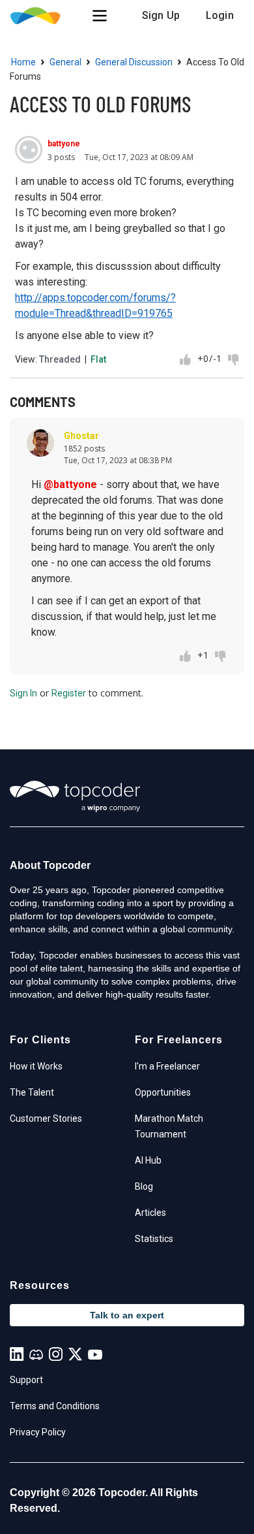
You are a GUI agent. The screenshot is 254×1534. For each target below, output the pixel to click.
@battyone (70, 484)
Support (26, 1380)
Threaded (60, 359)
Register (68, 693)
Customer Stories (46, 1118)
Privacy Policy (38, 1432)
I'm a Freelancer (167, 1066)
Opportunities (163, 1092)
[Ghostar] (40, 443)
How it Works (36, 1066)
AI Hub (148, 1160)
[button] (99, 15)
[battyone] (28, 149)
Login (220, 15)
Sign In (23, 693)
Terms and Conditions (55, 1406)
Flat (98, 359)
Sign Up (161, 15)
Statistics (154, 1238)
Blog (144, 1186)
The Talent (32, 1092)
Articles (150, 1212)
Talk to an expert (127, 1315)
